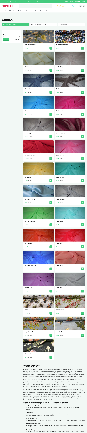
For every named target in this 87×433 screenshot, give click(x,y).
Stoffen (7, 16)
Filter (6, 39)
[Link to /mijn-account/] (80, 6)
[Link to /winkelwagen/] (84, 6)
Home (3, 16)
